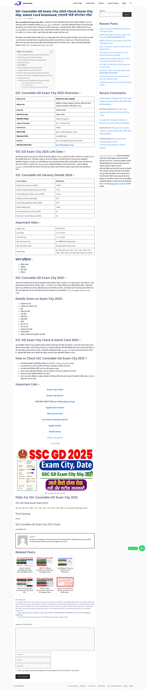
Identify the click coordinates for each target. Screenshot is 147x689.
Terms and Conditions (114, 686)
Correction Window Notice (55, 419)
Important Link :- (25, 78)
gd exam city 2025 (24, 602)
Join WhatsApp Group (65, 145)
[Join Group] (142, 548)
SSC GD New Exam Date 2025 (33, 83)
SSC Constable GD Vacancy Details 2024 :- (32, 60)
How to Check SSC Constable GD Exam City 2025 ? (35, 75)
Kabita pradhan (105, 98)
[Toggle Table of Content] (50, 52)
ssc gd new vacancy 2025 (72, 608)
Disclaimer (101, 686)
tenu (101, 120)
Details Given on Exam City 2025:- (30, 70)
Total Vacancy (29, 85)
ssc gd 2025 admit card (71, 602)
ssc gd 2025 (59, 602)
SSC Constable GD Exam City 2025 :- (30, 68)
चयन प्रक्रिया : (22, 65)
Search (102, 11)
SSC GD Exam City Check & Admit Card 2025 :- (34, 73)
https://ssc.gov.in (55, 437)
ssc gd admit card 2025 (39, 604)
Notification (90, 3)
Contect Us (92, 686)
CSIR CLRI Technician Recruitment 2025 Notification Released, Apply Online (43, 617)
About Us (83, 686)
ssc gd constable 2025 (26, 606)
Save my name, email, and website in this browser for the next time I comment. (48, 670)
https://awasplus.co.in (108, 155)
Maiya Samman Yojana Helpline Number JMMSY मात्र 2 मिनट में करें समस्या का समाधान (116, 101)
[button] (131, 3)
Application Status (55, 407)
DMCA (131, 686)
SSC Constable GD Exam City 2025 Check (36, 87)
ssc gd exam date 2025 (56, 608)
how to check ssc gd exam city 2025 (42, 602)
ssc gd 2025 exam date (23, 604)
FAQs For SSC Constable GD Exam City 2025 (34, 81)
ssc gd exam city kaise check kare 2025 (35, 608)
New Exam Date (55, 413)
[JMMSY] (23, 3)
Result (101, 3)
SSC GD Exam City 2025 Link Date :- (30, 57)
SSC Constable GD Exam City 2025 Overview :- (34, 55)
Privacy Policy (73, 686)
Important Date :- (24, 63)
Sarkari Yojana (113, 3)
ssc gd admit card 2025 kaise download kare (62, 604)
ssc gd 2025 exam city (87, 602)
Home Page (77, 3)
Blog (124, 3)
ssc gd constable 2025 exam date (73, 606)
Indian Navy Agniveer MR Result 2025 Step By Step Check (114, 112)
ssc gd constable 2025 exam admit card (48, 606)
